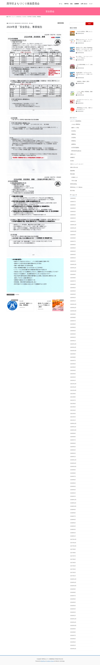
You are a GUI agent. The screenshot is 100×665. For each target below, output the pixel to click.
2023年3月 (73, 334)
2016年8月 (73, 592)
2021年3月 (73, 413)
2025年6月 (73, 244)
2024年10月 (73, 271)
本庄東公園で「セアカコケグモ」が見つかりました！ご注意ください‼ (84, 74)
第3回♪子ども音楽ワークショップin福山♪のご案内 (44, 305)
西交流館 (72, 174)
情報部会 (73, 134)
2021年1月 (73, 420)
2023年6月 (73, 324)
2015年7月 (73, 635)
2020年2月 (73, 453)
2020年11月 (73, 426)
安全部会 (61, 23)
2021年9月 (73, 393)
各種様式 (72, 157)
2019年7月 (73, 476)
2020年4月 (73, 450)
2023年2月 (73, 337)
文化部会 (73, 137)
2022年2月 (73, 377)
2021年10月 (73, 390)
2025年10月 (73, 231)
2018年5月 (73, 522)
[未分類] (58, 304)
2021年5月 (73, 406)
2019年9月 (73, 469)
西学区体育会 (73, 184)
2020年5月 (73, 446)
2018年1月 (73, 536)
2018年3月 (73, 529)
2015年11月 (73, 622)
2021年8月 (73, 397)
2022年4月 (73, 370)
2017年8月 (73, 552)
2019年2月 (73, 493)
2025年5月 (73, 248)
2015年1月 (73, 645)
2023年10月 (73, 310)
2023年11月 (73, 307)
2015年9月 (73, 628)
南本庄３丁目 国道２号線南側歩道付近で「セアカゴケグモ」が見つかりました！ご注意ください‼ (84, 49)
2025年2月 (73, 257)
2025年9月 (73, 234)
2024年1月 (73, 301)
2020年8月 (73, 436)
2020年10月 (73, 430)
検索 (89, 23)
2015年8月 (73, 632)
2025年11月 (73, 228)
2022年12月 (73, 344)
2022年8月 (73, 357)
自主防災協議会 (75, 147)
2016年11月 (73, 582)
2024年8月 (73, 277)
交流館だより (74, 177)
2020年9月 (73, 433)
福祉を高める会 (74, 167)
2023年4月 (73, 330)
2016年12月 (73, 579)
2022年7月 (73, 360)
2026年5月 (73, 208)
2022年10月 (73, 350)
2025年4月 (73, 251)
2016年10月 (73, 585)
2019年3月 (73, 489)
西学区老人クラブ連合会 (76, 187)
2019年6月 (73, 479)
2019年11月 (73, 463)
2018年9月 (73, 509)
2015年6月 (73, 638)
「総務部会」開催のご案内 (82, 81)
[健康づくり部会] (12, 304)
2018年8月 (73, 512)
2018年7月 (73, 516)
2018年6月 (73, 519)
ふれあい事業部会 (75, 124)
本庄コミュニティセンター (76, 164)
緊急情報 (72, 170)
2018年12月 (73, 499)
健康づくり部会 (75, 127)
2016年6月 (73, 599)
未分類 (72, 160)
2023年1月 (73, 340)
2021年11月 (73, 387)
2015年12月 (73, 618)
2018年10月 (73, 506)
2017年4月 (73, 565)
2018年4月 (73, 526)
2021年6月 (73, 403)
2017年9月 (73, 549)
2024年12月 (73, 264)
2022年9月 (73, 354)
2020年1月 (73, 456)
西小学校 (72, 190)
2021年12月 (73, 383)
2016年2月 (73, 612)
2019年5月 (73, 483)
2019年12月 (73, 460)
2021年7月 (73, 400)
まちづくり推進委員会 (75, 121)
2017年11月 (73, 542)
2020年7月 (73, 440)
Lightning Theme (50, 661)
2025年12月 (73, 224)
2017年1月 (73, 575)
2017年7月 (73, 556)
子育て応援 (74, 180)
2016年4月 (73, 605)
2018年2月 (73, 532)
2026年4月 (73, 211)
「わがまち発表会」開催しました (84, 31)
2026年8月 (73, 198)
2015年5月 (73, 642)
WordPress (43, 661)
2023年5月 (73, 327)
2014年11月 (73, 648)
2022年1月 (73, 380)
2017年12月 (73, 539)
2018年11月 (73, 503)
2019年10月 (73, 466)
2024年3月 (73, 294)
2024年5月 (73, 287)
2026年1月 (73, 221)
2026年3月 (73, 214)
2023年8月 (73, 317)
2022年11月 (73, 347)
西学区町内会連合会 (76, 150)
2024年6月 (73, 284)
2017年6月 (73, 559)
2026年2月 (73, 218)
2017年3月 (73, 569)
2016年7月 (73, 595)
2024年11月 (73, 267)
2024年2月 (73, 297)
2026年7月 (73, 201)
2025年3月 (73, 254)
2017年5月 (73, 562)
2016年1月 (73, 615)
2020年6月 (73, 443)
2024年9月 (73, 274)
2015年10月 (73, 625)
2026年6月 (73, 205)
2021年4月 (73, 410)
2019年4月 (73, 486)
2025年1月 (73, 261)
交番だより (73, 154)
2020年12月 (73, 423)
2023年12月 (73, 304)
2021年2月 (73, 416)
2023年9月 (73, 314)
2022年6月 (73, 363)
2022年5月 (73, 367)
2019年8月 (73, 473)
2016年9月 (73, 589)
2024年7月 (73, 281)
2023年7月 (73, 320)
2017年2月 (73, 572)
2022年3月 (73, 373)
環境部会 (73, 140)
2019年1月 (73, 496)
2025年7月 (73, 241)
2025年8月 (73, 238)
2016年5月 (73, 602)
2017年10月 (73, 546)
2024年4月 (73, 291)
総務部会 (73, 144)
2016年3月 (73, 609)
